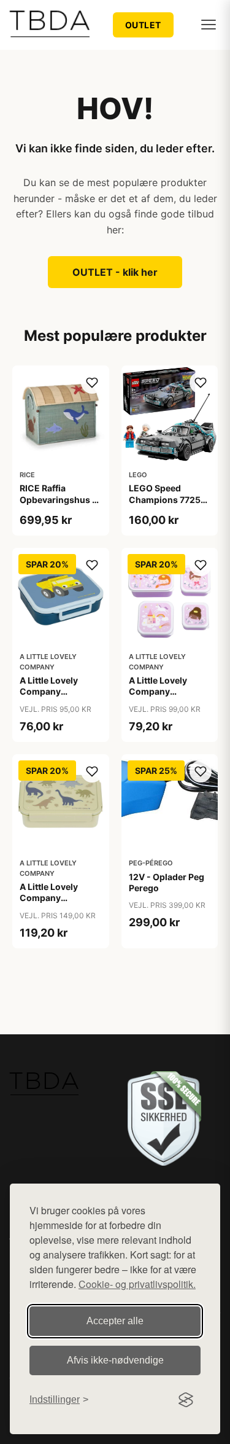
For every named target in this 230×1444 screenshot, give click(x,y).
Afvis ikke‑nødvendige (115, 1360)
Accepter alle (115, 1321)
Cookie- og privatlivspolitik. (137, 1284)
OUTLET (143, 25)
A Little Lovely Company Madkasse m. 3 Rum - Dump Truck (59, 697)
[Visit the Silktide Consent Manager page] (186, 1400)
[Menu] (208, 24)
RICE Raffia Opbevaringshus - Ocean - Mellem (58, 499)
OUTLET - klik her (115, 272)
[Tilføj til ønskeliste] (92, 383)
